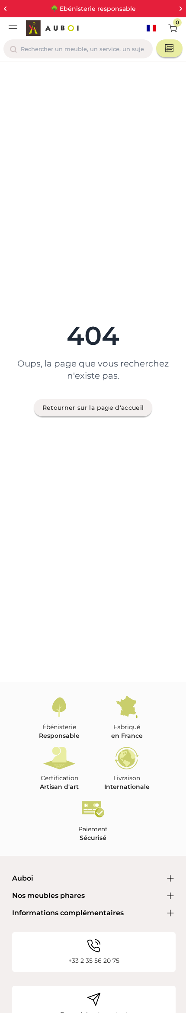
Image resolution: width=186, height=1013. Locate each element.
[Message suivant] (181, 8)
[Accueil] (52, 28)
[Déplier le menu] (13, 28)
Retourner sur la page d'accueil (93, 408)
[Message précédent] (5, 8)
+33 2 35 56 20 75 (93, 961)
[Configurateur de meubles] (169, 48)
